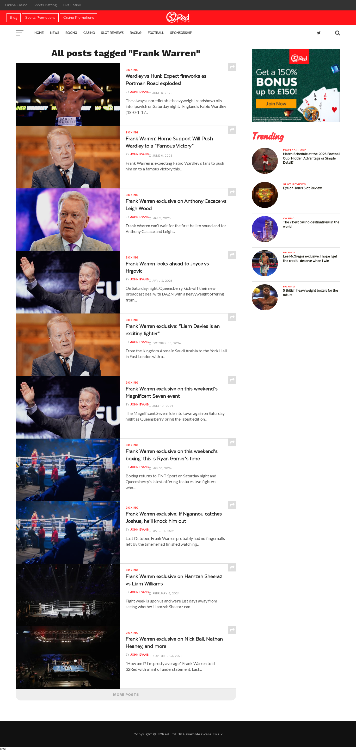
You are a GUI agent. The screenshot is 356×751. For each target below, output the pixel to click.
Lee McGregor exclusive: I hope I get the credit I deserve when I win (310, 258)
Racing (136, 33)
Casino (89, 33)
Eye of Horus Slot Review (302, 188)
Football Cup (294, 150)
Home (39, 33)
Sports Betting (45, 5)
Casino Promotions (78, 18)
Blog (13, 18)
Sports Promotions (40, 18)
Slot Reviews (112, 33)
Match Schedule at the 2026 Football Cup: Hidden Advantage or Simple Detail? (311, 158)
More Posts (126, 694)
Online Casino (16, 5)
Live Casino (72, 5)
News (54, 33)
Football (156, 33)
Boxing (71, 33)
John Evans (139, 92)
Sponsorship (181, 33)
